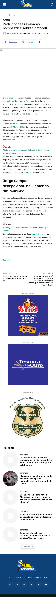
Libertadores (37, 234)
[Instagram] (17, 584)
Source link (7, 260)
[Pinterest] (31, 584)
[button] (52, 4)
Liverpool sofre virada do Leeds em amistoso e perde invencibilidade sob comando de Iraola (36, 480)
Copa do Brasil (9, 237)
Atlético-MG (18, 127)
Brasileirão (36, 237)
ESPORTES (24, 454)
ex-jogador (9, 98)
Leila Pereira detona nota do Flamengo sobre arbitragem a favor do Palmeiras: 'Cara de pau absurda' (36, 498)
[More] (39, 42)
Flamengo (30, 101)
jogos (26, 172)
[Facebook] (10, 584)
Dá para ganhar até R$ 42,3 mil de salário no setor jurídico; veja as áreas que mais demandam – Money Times (41, 280)
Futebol (12, 15)
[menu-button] (4, 4)
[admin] (5, 33)
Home (5, 15)
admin (27, 33)
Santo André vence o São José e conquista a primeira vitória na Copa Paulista (36, 517)
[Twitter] (46, 584)
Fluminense (46, 163)
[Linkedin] (24, 584)
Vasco (17, 104)
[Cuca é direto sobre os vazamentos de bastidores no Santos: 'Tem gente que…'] (10, 534)
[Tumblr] (38, 584)
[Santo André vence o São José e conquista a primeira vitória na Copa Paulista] (10, 515)
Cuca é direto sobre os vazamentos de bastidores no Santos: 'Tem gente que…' (35, 535)
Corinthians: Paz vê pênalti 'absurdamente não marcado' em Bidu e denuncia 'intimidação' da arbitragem (36, 461)
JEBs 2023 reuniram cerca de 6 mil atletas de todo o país (15, 278)
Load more (27, 546)
